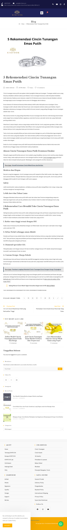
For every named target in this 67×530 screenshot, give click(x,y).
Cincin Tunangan (39, 449)
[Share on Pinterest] (32, 298)
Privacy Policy (39, 496)
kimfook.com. (7, 279)
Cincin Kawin (38, 452)
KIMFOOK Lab (9, 459)
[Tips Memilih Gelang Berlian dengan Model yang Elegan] (7, 397)
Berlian (7, 500)
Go (60, 368)
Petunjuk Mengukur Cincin (42, 470)
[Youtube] (16, 379)
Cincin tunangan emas (49, 157)
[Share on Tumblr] (53, 298)
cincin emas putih (11, 290)
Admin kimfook (10, 87)
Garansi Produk (39, 479)
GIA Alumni (8, 463)
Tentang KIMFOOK (10, 452)
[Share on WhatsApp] (62, 298)
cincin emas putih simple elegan (38, 290)
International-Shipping (41, 493)
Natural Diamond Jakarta (33, 520)
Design (7, 493)
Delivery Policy (39, 482)
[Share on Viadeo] (57, 298)
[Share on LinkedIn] (37, 298)
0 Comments (41, 87)
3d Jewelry (38, 456)
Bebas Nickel (38, 463)
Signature (7, 486)
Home (6, 449)
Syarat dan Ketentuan (41, 500)
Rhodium (37, 466)
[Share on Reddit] (49, 298)
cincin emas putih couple (22, 290)
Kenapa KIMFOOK (10, 456)
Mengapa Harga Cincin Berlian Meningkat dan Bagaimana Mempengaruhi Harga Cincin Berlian (38, 417)
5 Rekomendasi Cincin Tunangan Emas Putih (37, 24)
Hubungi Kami (9, 466)
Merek (6, 482)
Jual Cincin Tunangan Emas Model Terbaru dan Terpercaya (33, 339)
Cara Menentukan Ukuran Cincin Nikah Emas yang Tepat (54, 339)
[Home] (19, 24)
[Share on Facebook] (28, 298)
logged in (13, 354)
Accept (7, 525)
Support (7, 496)
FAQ (6, 470)
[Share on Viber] (41, 298)
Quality (7, 489)
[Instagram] (11, 379)
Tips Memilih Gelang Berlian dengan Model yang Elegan (28, 396)
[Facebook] (6, 379)
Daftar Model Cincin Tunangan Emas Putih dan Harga (13, 339)
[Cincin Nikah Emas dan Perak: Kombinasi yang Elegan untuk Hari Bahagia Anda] (7, 407)
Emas (31, 87)
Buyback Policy (39, 489)
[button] (53, 4)
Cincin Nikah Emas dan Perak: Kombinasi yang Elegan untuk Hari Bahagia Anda (34, 406)
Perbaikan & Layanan (41, 459)
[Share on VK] (45, 298)
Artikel (7, 479)
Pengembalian (39, 486)
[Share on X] (24, 298)
